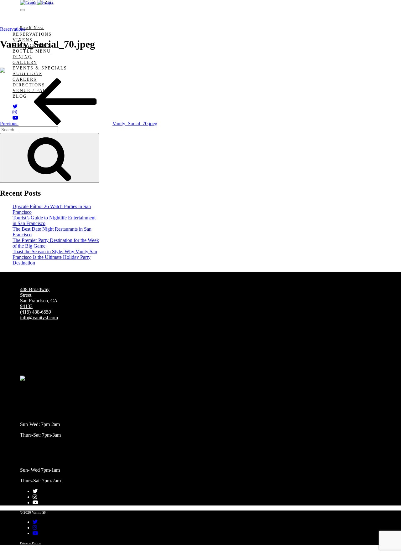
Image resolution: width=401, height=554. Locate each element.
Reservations (32, 34)
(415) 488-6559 (35, 312)
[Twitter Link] (35, 491)
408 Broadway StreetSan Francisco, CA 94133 (39, 298)
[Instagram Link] (35, 497)
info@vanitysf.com (39, 317)
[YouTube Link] (35, 502)
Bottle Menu (32, 51)
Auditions (27, 73)
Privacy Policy (30, 543)
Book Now (32, 28)
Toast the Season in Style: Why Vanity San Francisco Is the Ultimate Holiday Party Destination (55, 257)
